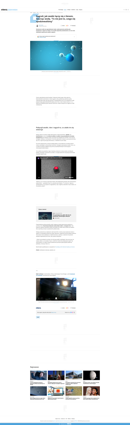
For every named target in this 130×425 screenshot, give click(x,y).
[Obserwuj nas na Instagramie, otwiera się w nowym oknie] (72, 312)
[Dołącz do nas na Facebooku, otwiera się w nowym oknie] (71, 312)
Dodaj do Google (47, 37)
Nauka (37, 12)
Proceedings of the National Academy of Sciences (65, 247)
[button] (60, 9)
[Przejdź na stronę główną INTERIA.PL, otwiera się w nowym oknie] (4, 9)
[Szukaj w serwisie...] (124, 9)
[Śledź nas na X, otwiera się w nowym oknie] (74, 312)
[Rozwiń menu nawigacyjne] (128, 9)
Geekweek (34, 12)
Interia (31, 12)
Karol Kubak (41, 25)
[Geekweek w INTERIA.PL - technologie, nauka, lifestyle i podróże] (13, 9)
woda (38, 317)
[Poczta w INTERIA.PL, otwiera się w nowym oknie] (126, 9)
